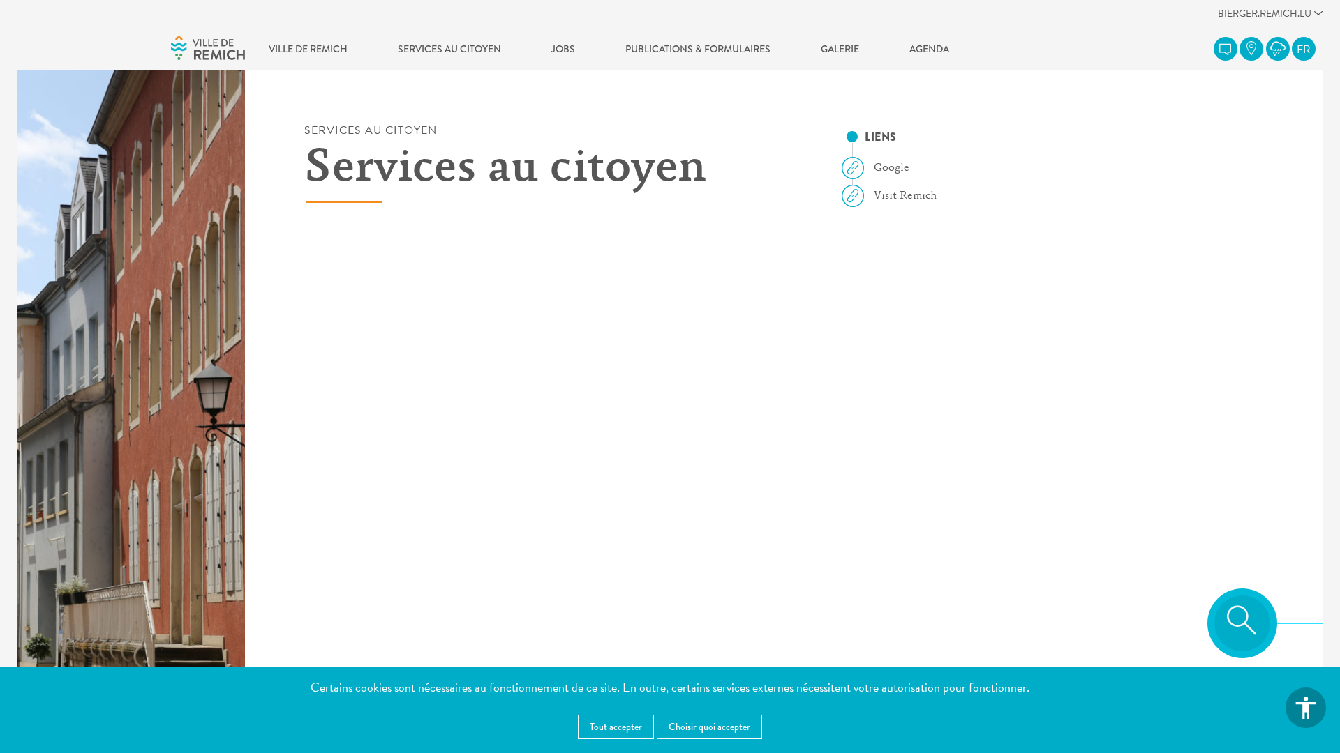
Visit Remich (905, 195)
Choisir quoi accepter (709, 726)
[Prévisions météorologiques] (1278, 49)
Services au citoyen (449, 49)
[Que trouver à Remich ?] (1251, 49)
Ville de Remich (308, 49)
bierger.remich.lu (1264, 17)
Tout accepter (616, 726)
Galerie (840, 49)
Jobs (563, 49)
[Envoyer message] (1225, 49)
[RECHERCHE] (1242, 623)
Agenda (929, 49)
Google (891, 168)
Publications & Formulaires (697, 49)
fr (1304, 49)
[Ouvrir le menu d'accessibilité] (1306, 707)
